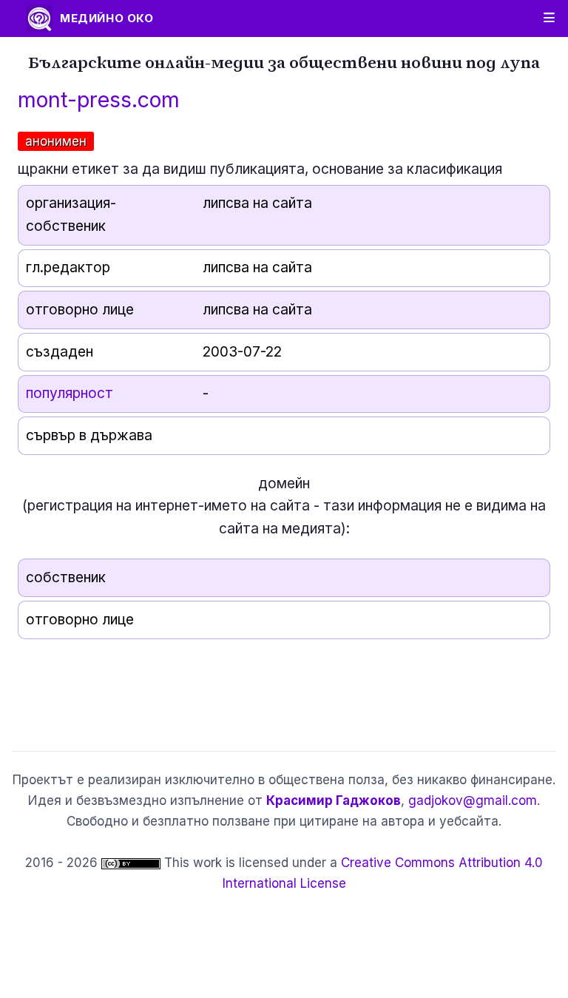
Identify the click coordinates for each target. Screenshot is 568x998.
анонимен (56, 141)
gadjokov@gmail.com (472, 800)
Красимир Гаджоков (333, 800)
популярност (69, 393)
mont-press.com (99, 99)
